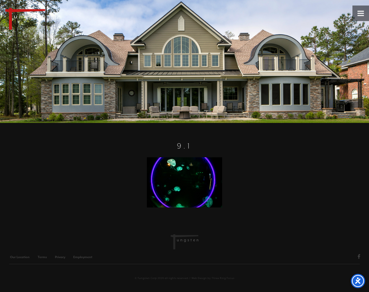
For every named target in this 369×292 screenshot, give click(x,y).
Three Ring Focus (223, 278)
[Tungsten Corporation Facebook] (359, 257)
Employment (82, 257)
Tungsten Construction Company (42, 19)
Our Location (20, 257)
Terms (42, 257)
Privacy (60, 257)
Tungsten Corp (147, 278)
